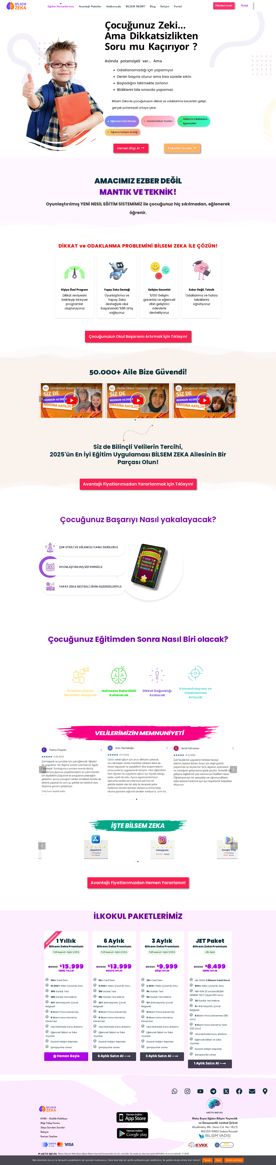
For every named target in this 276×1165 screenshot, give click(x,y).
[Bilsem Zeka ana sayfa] (47, 1109)
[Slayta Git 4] (139, 799)
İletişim (164, 6)
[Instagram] (187, 1091)
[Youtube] (200, 1091)
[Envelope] (252, 1091)
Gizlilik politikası (234, 1160)
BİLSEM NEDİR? (135, 6)
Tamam (207, 1160)
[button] (135, 419)
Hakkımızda (113, 6)
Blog (153, 6)
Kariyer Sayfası (49, 1136)
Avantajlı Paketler (90, 6)
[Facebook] (239, 1091)
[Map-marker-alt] (265, 1091)
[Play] (71, 400)
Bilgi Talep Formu (50, 1123)
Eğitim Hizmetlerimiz (61, 6)
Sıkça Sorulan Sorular (53, 1127)
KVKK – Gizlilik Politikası (54, 1119)
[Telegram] (213, 1091)
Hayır (218, 1160)
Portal (178, 6)
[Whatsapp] (174, 1091)
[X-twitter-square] (226, 1091)
